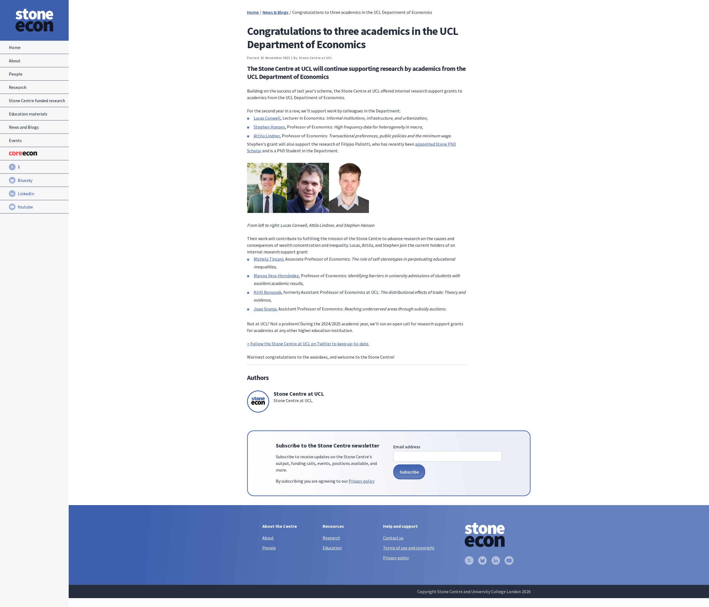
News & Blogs (275, 12)
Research (331, 538)
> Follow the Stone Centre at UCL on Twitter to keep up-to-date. (308, 343)
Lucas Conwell (267, 118)
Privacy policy (361, 481)
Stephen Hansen (269, 127)
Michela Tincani (268, 259)
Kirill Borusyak (267, 292)
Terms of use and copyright (409, 548)
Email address (406, 446)
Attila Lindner (267, 135)
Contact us (393, 538)
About (268, 538)
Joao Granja (265, 309)
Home (253, 12)
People (269, 548)
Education (332, 548)
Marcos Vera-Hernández (276, 275)
